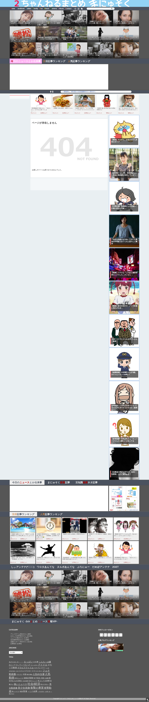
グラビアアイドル (25, 668)
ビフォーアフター (25, 671)
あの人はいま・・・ (16, 662)
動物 (31, 678)
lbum (61, 8)
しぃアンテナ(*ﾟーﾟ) (22, 567)
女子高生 (37, 678)
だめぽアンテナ (101, 567)
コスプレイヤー (39, 668)
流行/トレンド (33, 681)
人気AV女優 (38, 674)
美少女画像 (24, 687)
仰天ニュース (19, 678)
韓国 (21, 691)
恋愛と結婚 (44, 678)
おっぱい (28, 662)
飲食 (25, 691)
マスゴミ (19, 674)
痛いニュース (20, 684)
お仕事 (35, 662)
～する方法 (41, 691)
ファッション (37, 671)
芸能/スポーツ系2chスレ (19, 642)
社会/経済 (33, 683)
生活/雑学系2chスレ (17, 640)
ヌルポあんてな (66, 567)
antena (54, 8)
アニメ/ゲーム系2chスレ (19, 634)
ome (12, 8)
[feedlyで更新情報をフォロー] (120, 636)
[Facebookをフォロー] (105, 636)
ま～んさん (34, 665)
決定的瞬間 (25, 681)
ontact (68, 8)
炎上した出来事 (44, 681)
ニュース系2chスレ (17, 638)
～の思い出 (47, 691)
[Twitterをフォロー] (101, 636)
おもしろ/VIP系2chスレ (18, 636)
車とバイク (15, 691)
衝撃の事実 (37, 687)
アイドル (42, 664)
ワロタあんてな (46, 567)
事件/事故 (29, 674)
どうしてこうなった (22, 665)
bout (46, 8)
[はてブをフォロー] (109, 636)
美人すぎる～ (44, 684)
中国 (24, 674)
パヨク (17, 671)
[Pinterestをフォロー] (113, 636)
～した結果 (32, 691)
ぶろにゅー (83, 567)
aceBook (21, 8)
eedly (35, 8)
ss (41, 8)
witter (28, 8)
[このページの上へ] (51, 92)
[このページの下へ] (53, 92)
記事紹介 (14, 643)
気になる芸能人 (17, 681)
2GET (115, 567)
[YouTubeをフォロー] (116, 636)
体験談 (26, 678)
